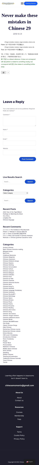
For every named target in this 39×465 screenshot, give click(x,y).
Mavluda (5, 237)
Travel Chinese (7, 360)
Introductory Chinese (9, 337)
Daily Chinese (7, 327)
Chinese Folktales (8, 274)
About (19, 398)
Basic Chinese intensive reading (13, 249)
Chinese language (8, 220)
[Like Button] (3, 72)
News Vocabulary (8, 339)
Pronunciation (7, 345)
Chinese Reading (8, 308)
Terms (19, 432)
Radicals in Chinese (9, 346)
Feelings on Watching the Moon (13, 214)
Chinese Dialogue (8, 272)
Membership (19, 416)
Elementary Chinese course (11, 329)
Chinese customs (8, 271)
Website (5, 148)
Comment (6, 114)
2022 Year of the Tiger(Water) (12, 212)
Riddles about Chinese (10, 348)
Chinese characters (9, 259)
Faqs (19, 419)
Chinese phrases (8, 300)
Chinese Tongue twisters (11, 315)
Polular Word (7, 343)
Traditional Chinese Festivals (12, 358)
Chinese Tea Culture (9, 313)
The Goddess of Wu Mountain (19, 229)
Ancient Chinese (8, 247)
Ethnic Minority (7, 333)
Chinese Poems (8, 304)
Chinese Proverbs (8, 306)
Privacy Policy (19, 439)
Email (5, 139)
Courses (19, 412)
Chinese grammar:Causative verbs (21, 237)
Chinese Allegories (9, 257)
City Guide (6, 323)
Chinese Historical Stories (11, 282)
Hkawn (5, 231)
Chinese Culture (8, 269)
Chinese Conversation (10, 267)
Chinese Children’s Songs (11, 261)
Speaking (6, 352)
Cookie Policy (19, 435)
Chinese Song (7, 311)
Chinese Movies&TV (9, 294)
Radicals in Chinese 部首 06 (18, 231)
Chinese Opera (7, 298)
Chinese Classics (8, 263)
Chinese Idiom (7, 284)
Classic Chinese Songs (10, 325)
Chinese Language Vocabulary (12, 290)
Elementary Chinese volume (11, 331)
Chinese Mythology (9, 296)
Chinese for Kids (8, 278)
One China (6, 216)
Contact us (19, 400)
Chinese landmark (8, 288)
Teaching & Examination (10, 356)
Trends (5, 362)
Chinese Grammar (8, 280)
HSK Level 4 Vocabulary (10, 335)
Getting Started (31, 3)
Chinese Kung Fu (8, 286)
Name (5, 129)
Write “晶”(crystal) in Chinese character (20, 235)
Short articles (7, 350)
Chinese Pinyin (7, 302)
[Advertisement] (19, 82)
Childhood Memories (9, 255)
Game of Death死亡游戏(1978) (17, 233)
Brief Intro (6, 253)
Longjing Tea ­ (7, 218)
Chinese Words (7, 319)
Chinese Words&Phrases (10, 321)
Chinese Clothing (8, 265)
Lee (4, 233)
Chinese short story (9, 309)
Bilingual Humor (8, 251)
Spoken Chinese (8, 354)
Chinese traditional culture (11, 317)
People (5, 341)
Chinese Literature (9, 292)
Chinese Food (7, 276)
